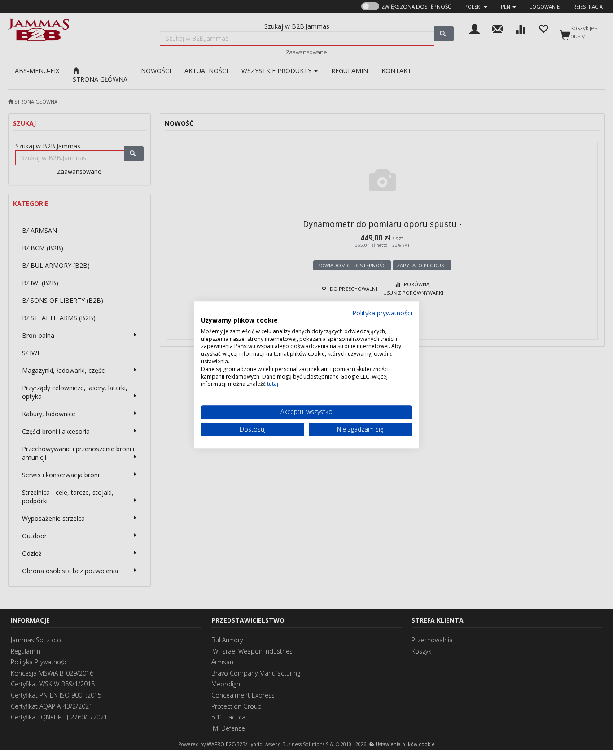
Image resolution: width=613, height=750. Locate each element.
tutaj (272, 384)
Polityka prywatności (382, 313)
